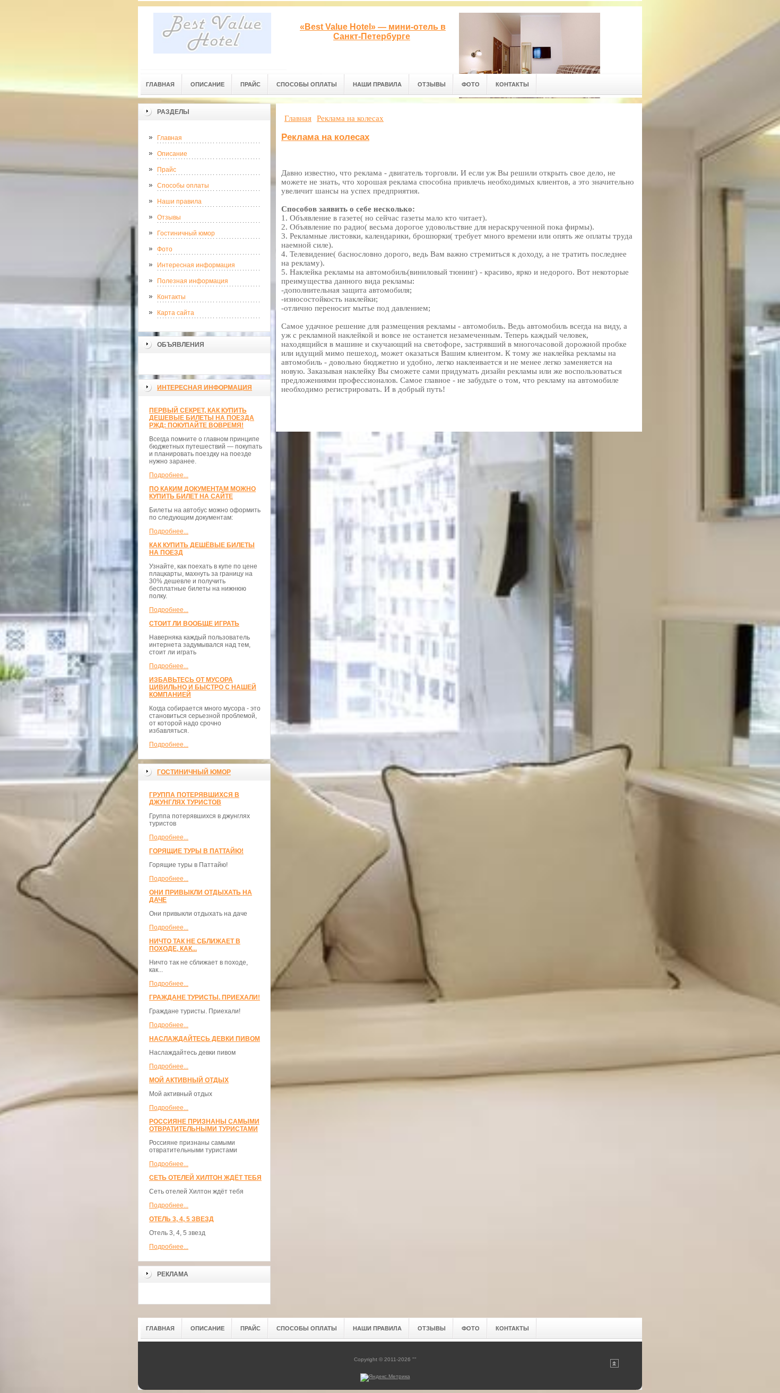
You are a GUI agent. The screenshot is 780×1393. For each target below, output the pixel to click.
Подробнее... (168, 475)
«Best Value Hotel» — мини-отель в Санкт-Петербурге (373, 31)
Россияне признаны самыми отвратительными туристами (204, 1125)
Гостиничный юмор (186, 233)
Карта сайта (175, 313)
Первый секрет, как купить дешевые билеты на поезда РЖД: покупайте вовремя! (201, 418)
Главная (169, 138)
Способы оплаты (183, 185)
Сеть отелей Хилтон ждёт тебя (205, 1177)
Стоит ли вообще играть (194, 623)
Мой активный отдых (189, 1080)
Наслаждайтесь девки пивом (204, 1038)
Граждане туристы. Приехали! (204, 997)
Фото (164, 249)
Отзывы (169, 217)
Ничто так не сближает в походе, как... (194, 945)
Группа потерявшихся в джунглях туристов (194, 798)
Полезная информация (192, 281)
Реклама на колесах (325, 137)
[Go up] (614, 1366)
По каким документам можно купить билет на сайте (202, 492)
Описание (172, 153)
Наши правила (179, 201)
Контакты (171, 297)
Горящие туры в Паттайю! (196, 851)
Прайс (166, 169)
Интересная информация (196, 265)
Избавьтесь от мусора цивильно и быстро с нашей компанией (202, 687)
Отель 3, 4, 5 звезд (181, 1219)
